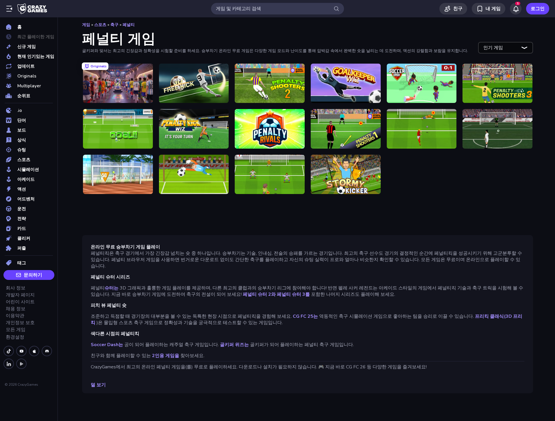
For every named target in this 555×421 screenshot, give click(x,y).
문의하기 (33, 275)
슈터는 (112, 288)
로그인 (538, 8)
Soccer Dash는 (107, 344)
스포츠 (100, 24)
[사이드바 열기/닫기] (9, 9)
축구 (114, 24)
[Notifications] (515, 8)
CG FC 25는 (306, 316)
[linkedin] (8, 364)
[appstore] (34, 351)
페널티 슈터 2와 (259, 294)
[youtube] (21, 351)
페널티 (129, 24)
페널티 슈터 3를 (293, 294)
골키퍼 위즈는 (234, 344)
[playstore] (21, 364)
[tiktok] (8, 351)
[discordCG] (47, 351)
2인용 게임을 (165, 355)
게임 (86, 24)
